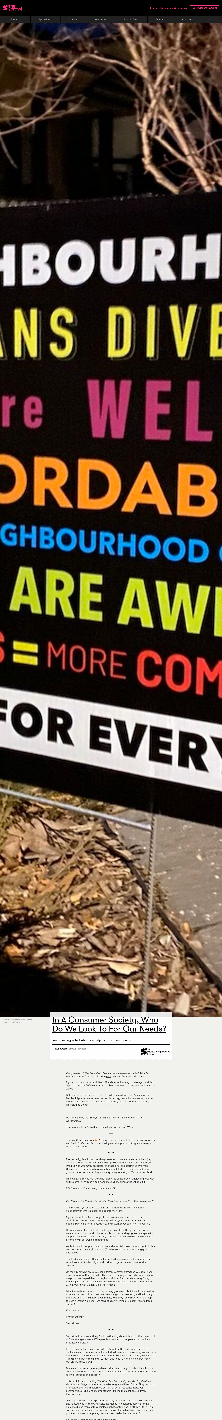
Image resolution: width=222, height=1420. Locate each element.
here (108, 1076)
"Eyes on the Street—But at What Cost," (92, 1201)
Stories (15, 19)
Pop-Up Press (131, 19)
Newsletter (101, 19)
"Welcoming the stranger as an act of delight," (95, 1117)
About (185, 19)
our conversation (78, 1349)
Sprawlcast (45, 19)
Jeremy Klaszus (59, 1049)
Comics (73, 19)
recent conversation (81, 1082)
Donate (160, 19)
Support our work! (205, 7)
